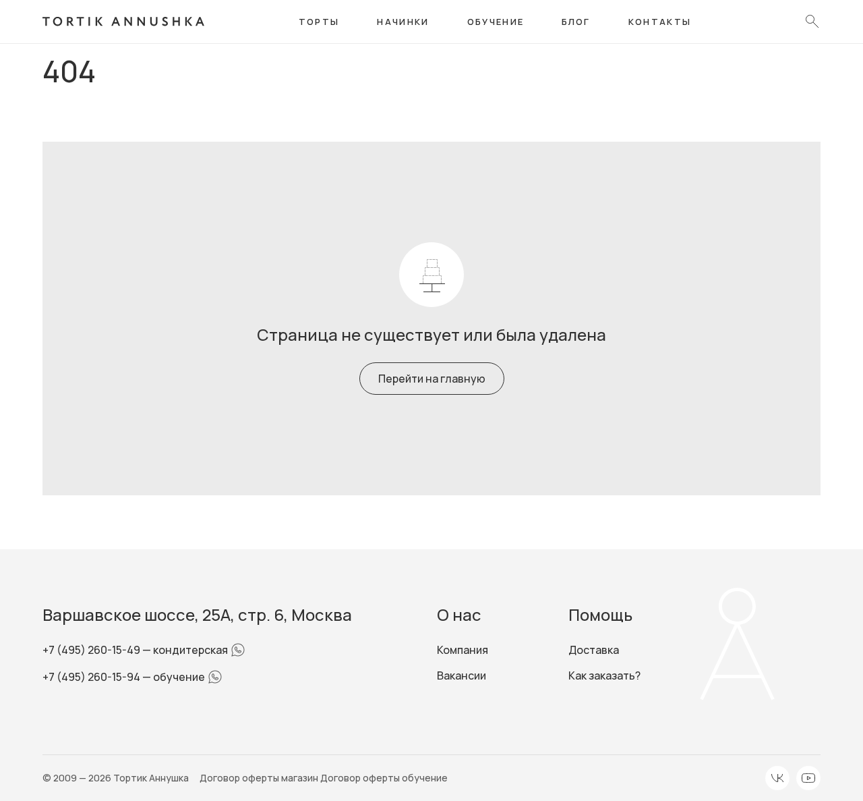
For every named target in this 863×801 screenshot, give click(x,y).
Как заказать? (604, 675)
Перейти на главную (431, 378)
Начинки (403, 21)
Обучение (496, 21)
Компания (462, 649)
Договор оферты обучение (384, 777)
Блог (576, 21)
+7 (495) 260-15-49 (92, 649)
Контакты (660, 21)
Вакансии (461, 675)
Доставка (593, 649)
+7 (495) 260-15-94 (92, 676)
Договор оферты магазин (260, 777)
